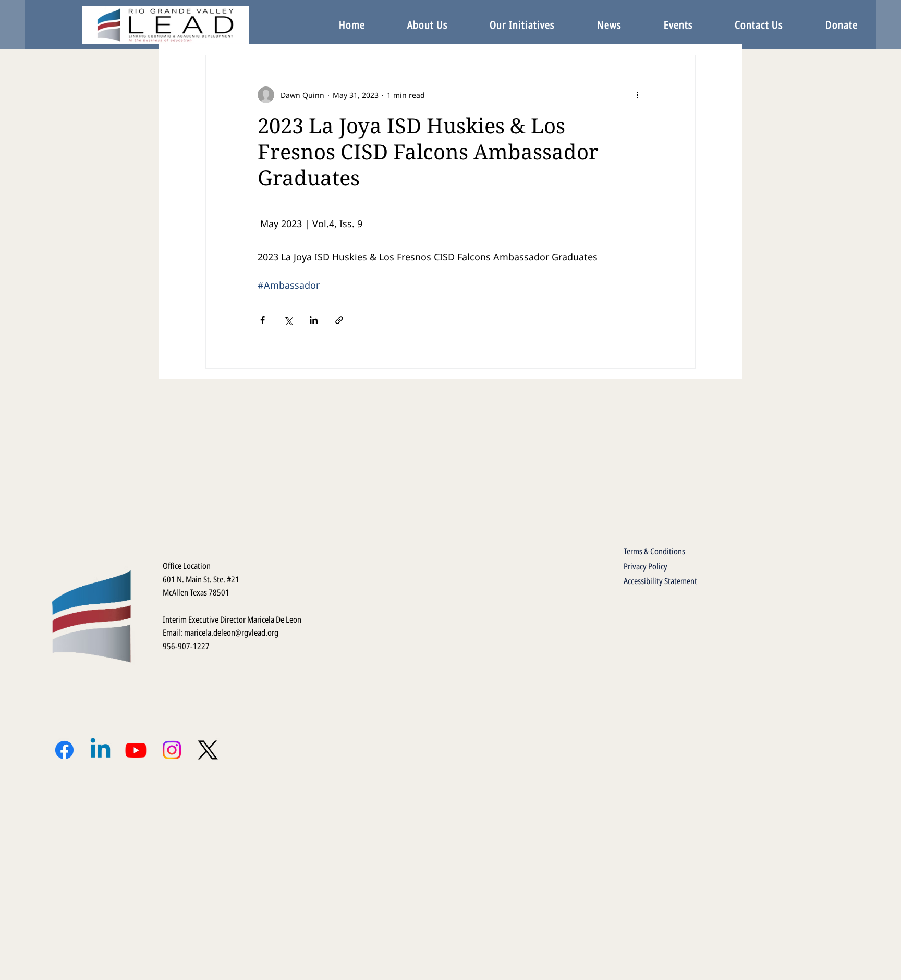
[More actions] (637, 95)
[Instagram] (172, 750)
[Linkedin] (100, 750)
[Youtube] (136, 750)
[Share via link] (339, 320)
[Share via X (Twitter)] (288, 320)
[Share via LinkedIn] (314, 320)
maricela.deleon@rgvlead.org (231, 632)
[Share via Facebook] (262, 320)
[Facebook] (64, 750)
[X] (208, 750)
